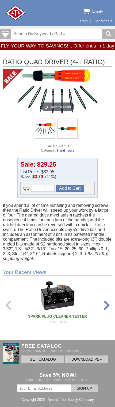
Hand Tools (65, 150)
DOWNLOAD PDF (86, 359)
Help (84, 21)
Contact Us (103, 21)
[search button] (108, 34)
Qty (27, 188)
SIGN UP (84, 388)
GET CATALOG (43, 359)
